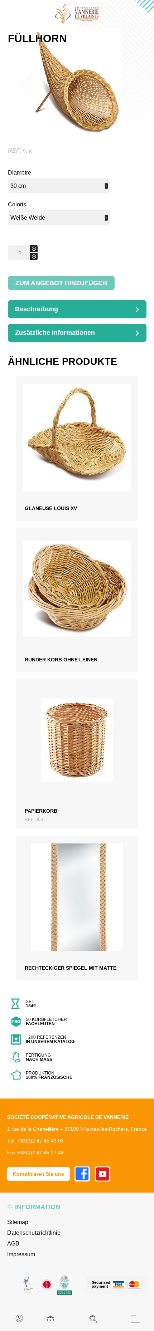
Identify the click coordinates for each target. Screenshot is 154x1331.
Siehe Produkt (77, 460)
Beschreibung (36, 309)
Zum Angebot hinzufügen (61, 283)
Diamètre (19, 173)
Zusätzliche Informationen (55, 332)
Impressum (21, 1254)
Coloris (17, 204)
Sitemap (17, 1222)
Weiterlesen (77, 442)
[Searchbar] (93, 1319)
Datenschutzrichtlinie (34, 1233)
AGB (13, 1244)
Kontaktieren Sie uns (38, 1174)
